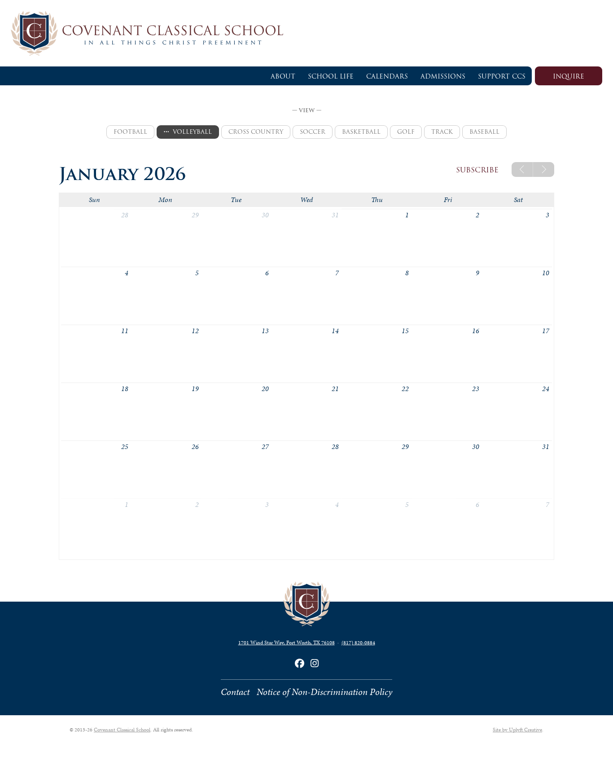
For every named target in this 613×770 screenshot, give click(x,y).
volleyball (192, 131)
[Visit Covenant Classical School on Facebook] (299, 663)
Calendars (387, 76)
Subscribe (477, 170)
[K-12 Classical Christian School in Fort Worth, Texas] (306, 33)
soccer (312, 131)
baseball (484, 131)
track (442, 131)
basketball (361, 131)
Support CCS (501, 76)
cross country (255, 131)
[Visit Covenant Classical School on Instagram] (314, 663)
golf (406, 131)
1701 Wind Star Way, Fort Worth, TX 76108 (286, 642)
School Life (331, 76)
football (130, 131)
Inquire (568, 76)
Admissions (442, 76)
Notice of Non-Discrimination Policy (324, 692)
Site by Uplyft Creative (517, 729)
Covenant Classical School (122, 729)
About (283, 76)
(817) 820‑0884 (358, 642)
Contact (235, 692)
